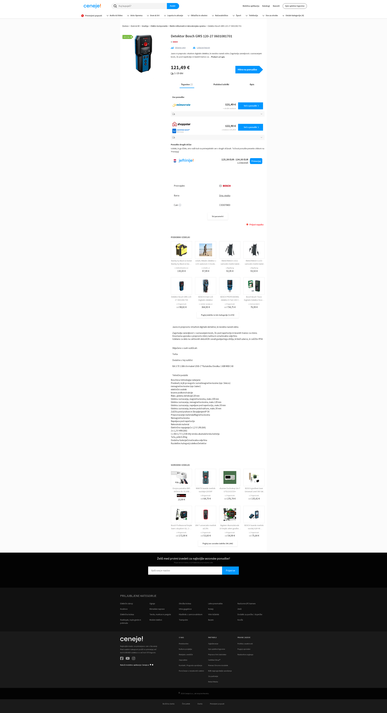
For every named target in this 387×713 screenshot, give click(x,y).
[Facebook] (121, 659)
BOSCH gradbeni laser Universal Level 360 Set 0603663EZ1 (254, 491)
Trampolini (183, 620)
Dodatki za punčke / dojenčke (249, 614)
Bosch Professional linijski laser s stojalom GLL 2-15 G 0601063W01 (181, 528)
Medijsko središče (186, 654)
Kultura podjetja (185, 649)
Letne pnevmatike (215, 603)
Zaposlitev (183, 660)
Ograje (152, 603)
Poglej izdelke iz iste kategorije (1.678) (217, 315)
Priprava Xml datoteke (217, 654)
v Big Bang (230, 268)
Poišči (172, 6)
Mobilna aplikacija (251, 6)
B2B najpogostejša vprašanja (220, 671)
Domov (125, 26)
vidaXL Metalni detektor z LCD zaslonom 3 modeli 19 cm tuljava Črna (205, 264)
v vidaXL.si (206, 268)
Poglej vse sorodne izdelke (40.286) (218, 543)
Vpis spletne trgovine (294, 6)
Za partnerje (213, 676)
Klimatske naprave (157, 609)
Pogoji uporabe (243, 649)
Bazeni (211, 620)
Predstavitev (184, 643)
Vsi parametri (217, 216)
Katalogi (266, 6)
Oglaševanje (213, 643)
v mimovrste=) (254, 304)
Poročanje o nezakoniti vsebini (191, 671)
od (181, 307)
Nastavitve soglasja (245, 654)
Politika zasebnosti (245, 643)
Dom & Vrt (135, 26)
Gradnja (145, 26)
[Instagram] (133, 659)
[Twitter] (128, 659)
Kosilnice (123, 609)
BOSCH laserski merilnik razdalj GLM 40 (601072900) (253, 528)
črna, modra (224, 195)
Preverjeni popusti (217, 703)
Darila (200, 703)
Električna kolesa (127, 614)
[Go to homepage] (92, 6)
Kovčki (240, 620)
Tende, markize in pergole (160, 614)
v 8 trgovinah (206, 495)
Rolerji (210, 609)
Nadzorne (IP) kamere (246, 603)
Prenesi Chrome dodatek (218, 665)
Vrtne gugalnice (185, 609)
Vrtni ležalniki (213, 614)
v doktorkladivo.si (181, 268)
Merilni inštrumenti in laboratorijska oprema (188, 26)
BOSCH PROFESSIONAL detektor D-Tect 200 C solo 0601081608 (229, 300)
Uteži (239, 609)
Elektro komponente (159, 26)
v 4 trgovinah (181, 532)
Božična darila (168, 703)
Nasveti (276, 6)
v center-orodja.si (205, 304)
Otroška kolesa (185, 603)
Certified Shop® (214, 660)
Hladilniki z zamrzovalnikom (190, 614)
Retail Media (213, 681)
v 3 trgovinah (181, 304)
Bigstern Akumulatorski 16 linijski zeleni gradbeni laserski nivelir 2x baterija (230, 528)
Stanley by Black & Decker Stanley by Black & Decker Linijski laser (181, 264)
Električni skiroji (126, 603)
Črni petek (186, 703)
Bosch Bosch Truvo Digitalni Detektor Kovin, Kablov (254, 300)
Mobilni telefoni (156, 620)
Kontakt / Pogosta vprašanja (190, 665)
